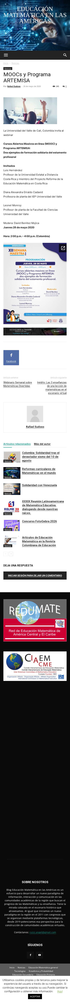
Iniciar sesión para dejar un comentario (35, 575)
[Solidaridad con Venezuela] (11, 489)
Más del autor (42, 444)
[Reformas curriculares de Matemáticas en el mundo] (11, 473)
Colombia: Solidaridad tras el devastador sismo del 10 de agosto (40, 456)
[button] (5, 55)
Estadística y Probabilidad (41, 971)
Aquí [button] (60, 991)
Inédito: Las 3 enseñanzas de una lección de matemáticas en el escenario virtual (52, 388)
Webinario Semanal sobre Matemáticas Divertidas (17, 384)
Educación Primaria (46, 974)
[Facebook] (30, 955)
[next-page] (11, 554)
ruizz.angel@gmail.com (43, 932)
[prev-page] (5, 554)
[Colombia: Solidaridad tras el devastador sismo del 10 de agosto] (11, 457)
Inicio (5, 63)
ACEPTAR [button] (35, 996)
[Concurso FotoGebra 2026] (11, 525)
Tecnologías (20, 971)
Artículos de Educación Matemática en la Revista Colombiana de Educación (39, 541)
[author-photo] (35, 422)
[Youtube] (39, 955)
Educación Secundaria (22, 974)
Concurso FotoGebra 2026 (39, 521)
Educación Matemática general (43, 967)
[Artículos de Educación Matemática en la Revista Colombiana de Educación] (11, 541)
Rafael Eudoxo (14, 86)
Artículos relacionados (17, 444)
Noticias (15, 63)
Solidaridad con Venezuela (39, 485)
